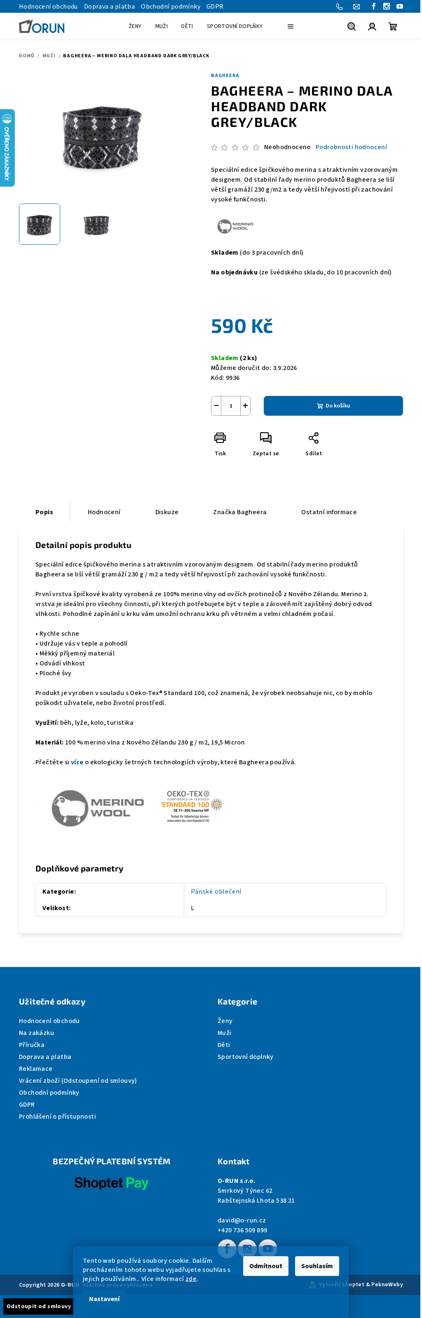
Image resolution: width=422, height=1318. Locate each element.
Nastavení (104, 1299)
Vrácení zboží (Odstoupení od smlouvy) (78, 1080)
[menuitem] (135, 26)
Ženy (225, 1020)
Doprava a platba (109, 6)
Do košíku (338, 406)
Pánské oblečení (216, 891)
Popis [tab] (44, 512)
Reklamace (36, 1068)
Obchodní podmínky (170, 6)
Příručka (32, 1044)
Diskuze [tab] (167, 512)
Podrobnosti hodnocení (351, 147)
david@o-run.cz (242, 1220)
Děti (224, 1044)
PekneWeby (387, 1285)
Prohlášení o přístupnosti (57, 1116)
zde (191, 1278)
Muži (225, 1032)
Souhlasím (317, 1266)
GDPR (215, 6)
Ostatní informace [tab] (329, 512)
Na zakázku (36, 1032)
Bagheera (225, 75)
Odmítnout (265, 1266)
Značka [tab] (240, 512)
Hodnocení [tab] (104, 512)
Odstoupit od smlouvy (39, 1306)
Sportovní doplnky (246, 1056)
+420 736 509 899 (242, 1230)
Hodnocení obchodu (48, 6)
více (77, 762)
